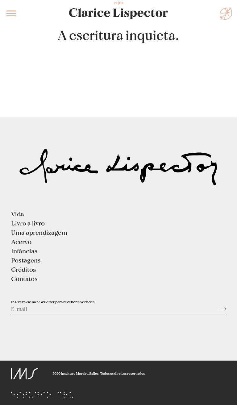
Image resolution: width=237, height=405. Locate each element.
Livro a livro (28, 223)
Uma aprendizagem (39, 232)
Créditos (23, 269)
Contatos (24, 278)
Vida (17, 213)
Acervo (21, 241)
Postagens (26, 260)
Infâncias (24, 250)
